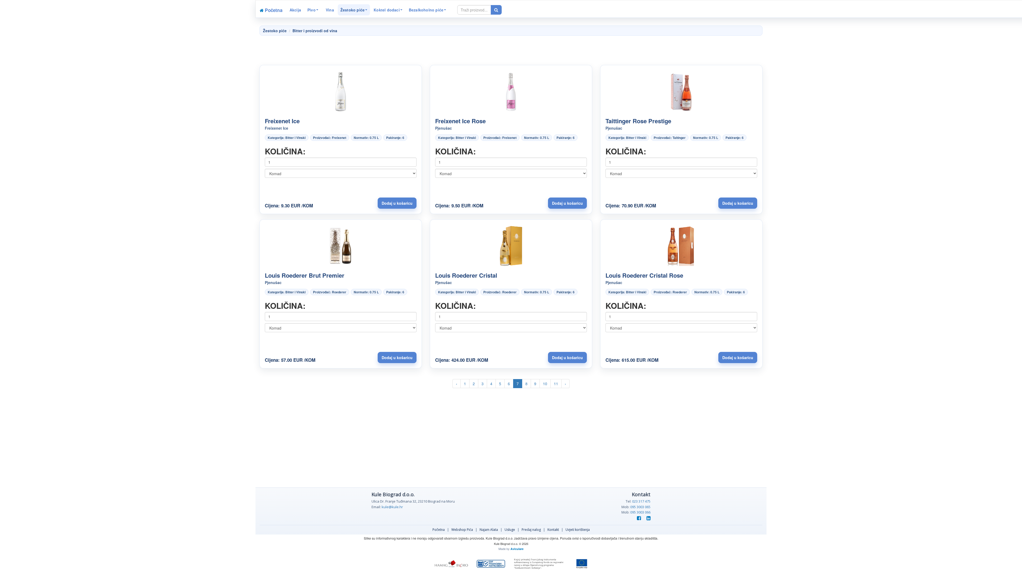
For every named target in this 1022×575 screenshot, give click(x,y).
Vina (329, 10)
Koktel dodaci (387, 10)
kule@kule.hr (392, 506)
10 (545, 383)
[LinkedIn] (647, 518)
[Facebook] (638, 518)
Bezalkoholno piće (426, 10)
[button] (397, 203)
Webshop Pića (462, 529)
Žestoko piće (352, 10)
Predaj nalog (531, 529)
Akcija (295, 10)
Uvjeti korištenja (578, 529)
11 (556, 383)
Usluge (510, 529)
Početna (438, 529)
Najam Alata (489, 529)
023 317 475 (641, 501)
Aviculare (517, 549)
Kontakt (553, 529)
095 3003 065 (640, 506)
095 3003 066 (640, 512)
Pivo (311, 10)
